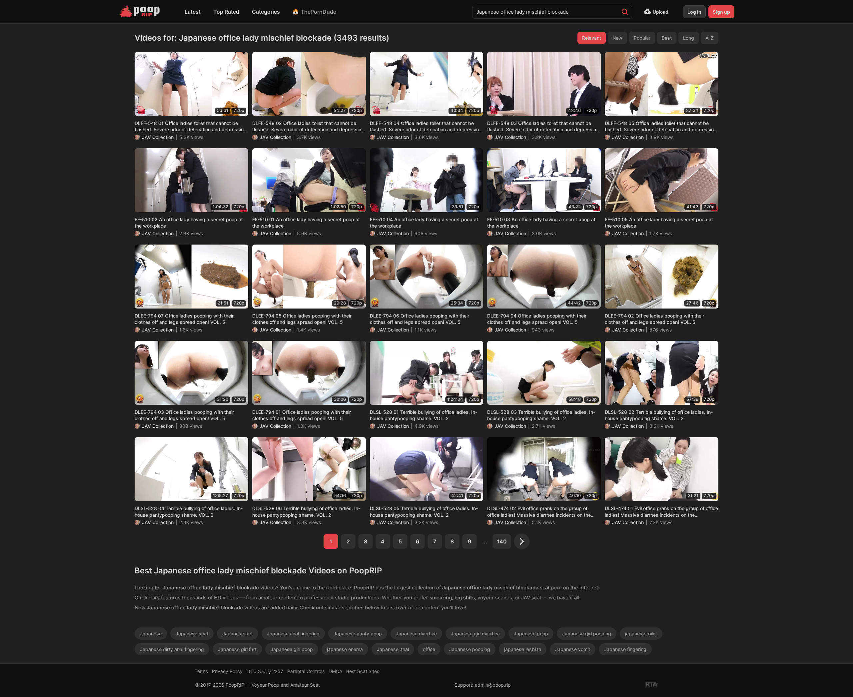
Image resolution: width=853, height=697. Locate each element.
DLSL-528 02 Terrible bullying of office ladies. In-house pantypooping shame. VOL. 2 (659, 415)
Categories (266, 11)
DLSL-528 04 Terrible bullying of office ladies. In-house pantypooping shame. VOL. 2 (189, 511)
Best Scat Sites (362, 671)
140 (502, 541)
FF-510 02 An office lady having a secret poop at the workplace (189, 223)
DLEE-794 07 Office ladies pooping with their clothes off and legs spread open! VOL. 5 (184, 319)
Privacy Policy (227, 671)
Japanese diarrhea (416, 633)
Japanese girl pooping (586, 633)
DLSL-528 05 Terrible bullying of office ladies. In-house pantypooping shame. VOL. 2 (424, 511)
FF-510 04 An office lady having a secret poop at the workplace (424, 223)
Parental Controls (306, 671)
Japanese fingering (625, 649)
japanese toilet (641, 633)
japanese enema (345, 649)
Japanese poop (531, 633)
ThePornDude (318, 11)
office (429, 649)
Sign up (721, 12)
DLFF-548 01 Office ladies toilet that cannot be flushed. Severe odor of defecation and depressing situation (191, 126)
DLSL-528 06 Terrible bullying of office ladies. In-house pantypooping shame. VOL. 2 (306, 511)
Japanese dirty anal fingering (172, 649)
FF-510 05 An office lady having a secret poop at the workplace (659, 223)
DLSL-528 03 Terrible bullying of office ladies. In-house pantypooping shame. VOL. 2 (541, 415)
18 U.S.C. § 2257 (265, 671)
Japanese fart (237, 633)
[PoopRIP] (140, 11)
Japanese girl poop (292, 649)
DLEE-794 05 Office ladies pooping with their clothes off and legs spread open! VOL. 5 (302, 319)
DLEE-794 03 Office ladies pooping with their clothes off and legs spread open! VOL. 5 (184, 415)
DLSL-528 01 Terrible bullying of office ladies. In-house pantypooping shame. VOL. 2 (423, 415)
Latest (193, 11)
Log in (694, 12)
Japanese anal (393, 649)
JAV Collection (158, 137)
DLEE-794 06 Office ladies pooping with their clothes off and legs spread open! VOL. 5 (419, 319)
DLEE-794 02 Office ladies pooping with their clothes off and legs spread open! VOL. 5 (654, 319)
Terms (201, 671)
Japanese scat (192, 633)
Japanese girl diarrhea (475, 633)
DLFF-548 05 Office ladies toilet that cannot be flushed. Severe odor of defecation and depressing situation (661, 126)
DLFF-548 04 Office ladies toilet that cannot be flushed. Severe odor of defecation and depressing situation (426, 126)
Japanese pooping (469, 649)
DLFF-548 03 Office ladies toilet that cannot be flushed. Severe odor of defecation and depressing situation (543, 126)
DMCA (335, 671)
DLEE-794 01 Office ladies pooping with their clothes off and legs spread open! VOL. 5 (301, 415)
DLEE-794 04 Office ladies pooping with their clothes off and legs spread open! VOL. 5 (536, 319)
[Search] (624, 11)
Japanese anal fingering (293, 633)
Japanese (151, 633)
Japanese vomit (572, 649)
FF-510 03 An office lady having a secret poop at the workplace (541, 223)
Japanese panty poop (358, 633)
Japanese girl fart (237, 649)
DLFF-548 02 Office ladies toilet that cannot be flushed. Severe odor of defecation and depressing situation (308, 126)
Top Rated (226, 11)
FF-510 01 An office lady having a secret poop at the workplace (306, 223)
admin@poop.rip (493, 685)
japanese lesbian (522, 649)
